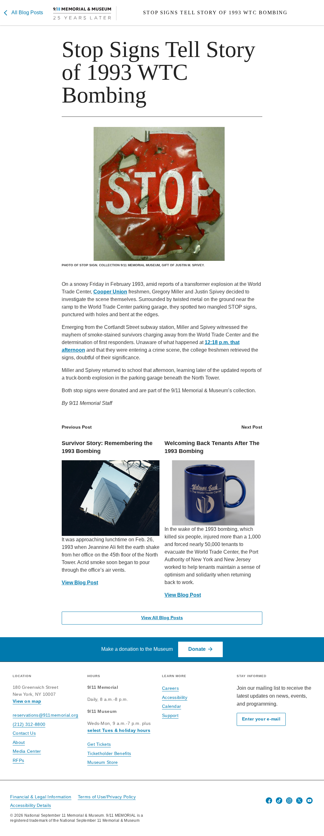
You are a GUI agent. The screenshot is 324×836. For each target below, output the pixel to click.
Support (170, 715)
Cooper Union (110, 291)
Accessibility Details (30, 805)
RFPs (18, 760)
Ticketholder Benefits (109, 753)
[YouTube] (309, 800)
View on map (27, 701)
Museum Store (102, 762)
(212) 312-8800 (29, 724)
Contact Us (24, 733)
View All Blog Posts (162, 617)
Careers (170, 688)
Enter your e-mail (261, 719)
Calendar (171, 706)
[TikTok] (279, 800)
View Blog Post (80, 582)
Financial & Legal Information (41, 796)
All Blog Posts (27, 12)
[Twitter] (299, 800)
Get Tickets (99, 744)
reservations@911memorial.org (45, 715)
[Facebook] (269, 800)
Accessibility (174, 697)
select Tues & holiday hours (118, 730)
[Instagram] (289, 800)
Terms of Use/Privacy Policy (107, 796)
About (19, 742)
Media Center (27, 751)
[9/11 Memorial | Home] (84, 13)
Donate (197, 649)
